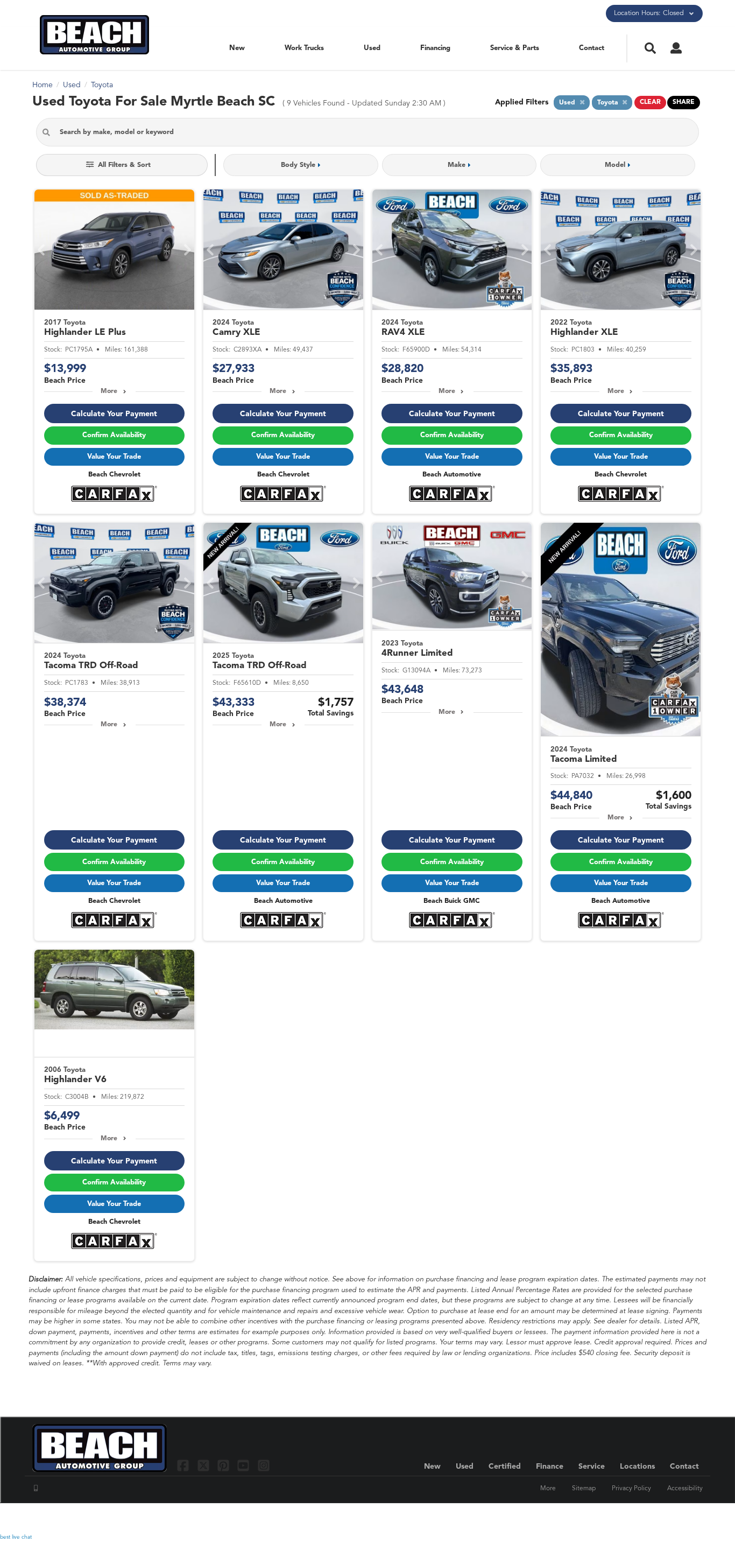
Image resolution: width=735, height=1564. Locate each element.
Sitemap (584, 1488)
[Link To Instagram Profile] (263, 1465)
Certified (505, 1466)
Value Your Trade (114, 456)
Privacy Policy (631, 1488)
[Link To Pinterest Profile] (225, 1465)
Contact (591, 48)
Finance (549, 1466)
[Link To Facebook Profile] (184, 1465)
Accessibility (685, 1488)
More (109, 391)
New (237, 48)
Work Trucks (304, 48)
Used (372, 48)
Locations (637, 1466)
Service (591, 1466)
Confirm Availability (114, 435)
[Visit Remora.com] (680, 1518)
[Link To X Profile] (204, 1465)
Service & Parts (514, 48)
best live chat (16, 1537)
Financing (435, 48)
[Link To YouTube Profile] (245, 1465)
